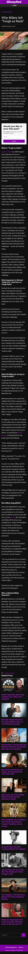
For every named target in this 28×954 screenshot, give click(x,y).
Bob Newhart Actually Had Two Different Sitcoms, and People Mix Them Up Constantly (14, 747)
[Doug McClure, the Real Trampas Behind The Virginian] (14, 843)
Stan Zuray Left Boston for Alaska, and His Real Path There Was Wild (12, 772)
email (7, 131)
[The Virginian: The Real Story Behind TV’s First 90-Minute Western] (14, 891)
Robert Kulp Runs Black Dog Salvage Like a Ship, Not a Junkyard (12, 697)
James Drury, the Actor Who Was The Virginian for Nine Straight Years (12, 872)
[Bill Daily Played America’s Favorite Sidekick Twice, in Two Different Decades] (14, 716)
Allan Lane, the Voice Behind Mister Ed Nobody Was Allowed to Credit (12, 797)
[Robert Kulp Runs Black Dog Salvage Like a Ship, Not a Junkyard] (14, 691)
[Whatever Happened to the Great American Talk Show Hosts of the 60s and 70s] (14, 916)
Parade (12, 517)
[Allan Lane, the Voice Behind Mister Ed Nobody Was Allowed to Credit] (14, 791)
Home (3, 12)
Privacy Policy (19, 950)
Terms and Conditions (10, 950)
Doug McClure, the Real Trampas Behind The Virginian (13, 848)
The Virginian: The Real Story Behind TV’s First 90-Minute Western (13, 897)
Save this (14, 141)
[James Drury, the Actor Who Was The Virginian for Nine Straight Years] (14, 866)
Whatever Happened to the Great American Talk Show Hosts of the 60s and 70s (12, 922)
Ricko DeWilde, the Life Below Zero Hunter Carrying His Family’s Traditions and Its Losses (13, 823)
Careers (9, 12)
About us (21, 947)
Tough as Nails (6, 152)
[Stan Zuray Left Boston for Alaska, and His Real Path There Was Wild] (14, 766)
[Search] (23, 935)
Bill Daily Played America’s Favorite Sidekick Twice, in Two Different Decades (12, 722)
